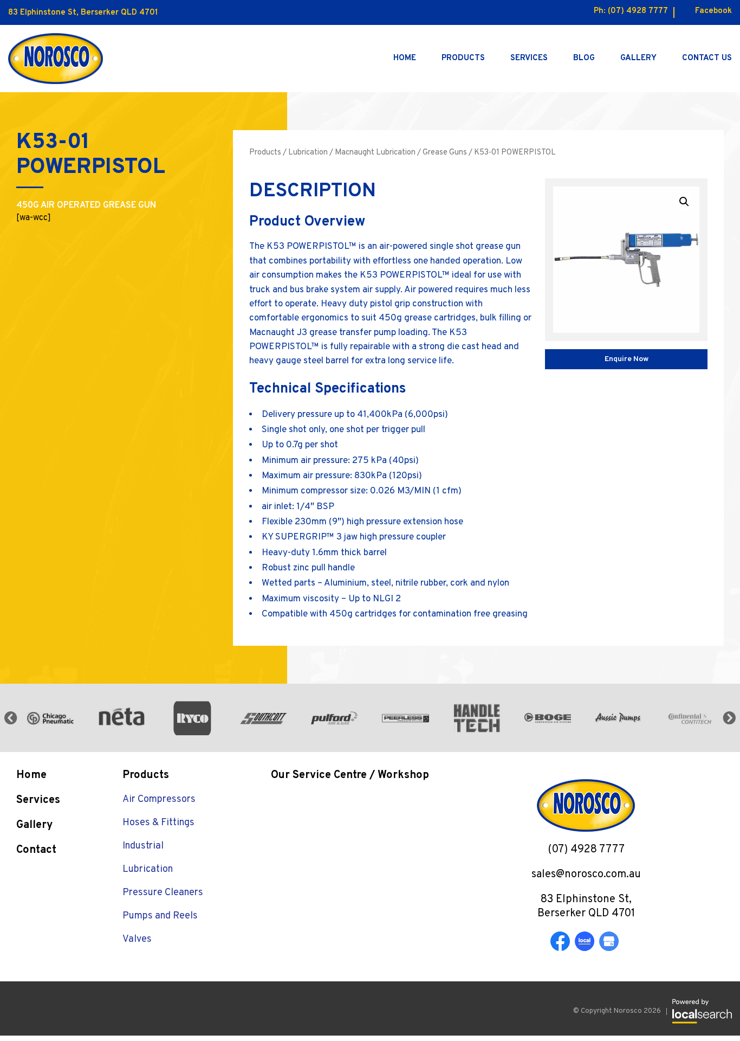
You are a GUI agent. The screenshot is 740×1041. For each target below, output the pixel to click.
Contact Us (707, 58)
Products (463, 58)
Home (404, 58)
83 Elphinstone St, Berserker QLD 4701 (83, 13)
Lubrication (308, 152)
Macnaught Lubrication (375, 152)
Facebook (713, 11)
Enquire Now (626, 359)
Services (529, 58)
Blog (584, 58)
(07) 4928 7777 (638, 11)
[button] (684, 201)
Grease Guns (445, 152)
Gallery (638, 58)
